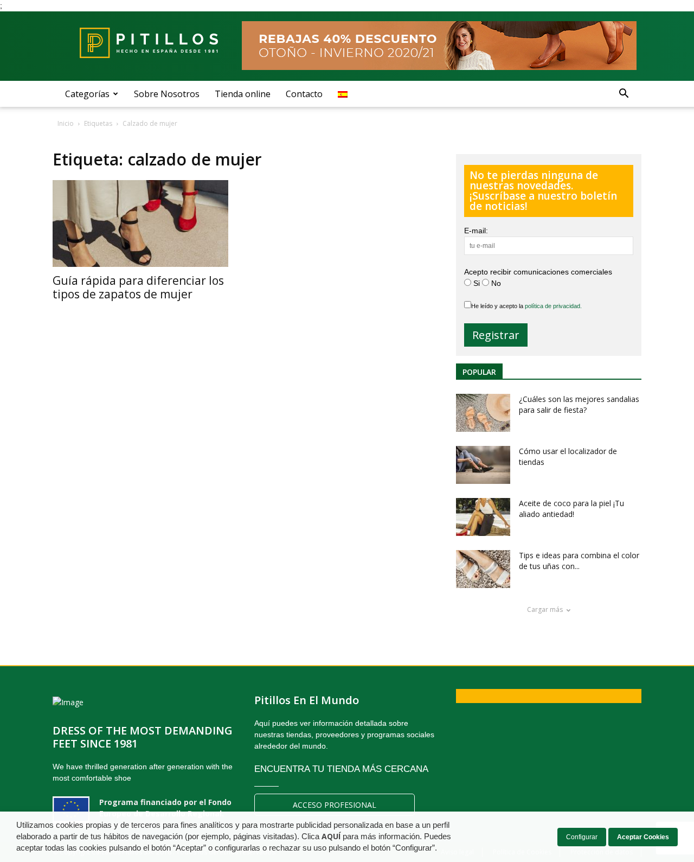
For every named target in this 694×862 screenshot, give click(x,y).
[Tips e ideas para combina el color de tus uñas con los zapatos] (483, 569)
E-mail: (476, 230)
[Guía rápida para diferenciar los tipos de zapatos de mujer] (143, 223)
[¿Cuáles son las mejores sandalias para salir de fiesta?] (483, 413)
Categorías (87, 94)
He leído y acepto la (526, 306)
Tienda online (243, 94)
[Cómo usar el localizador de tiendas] (483, 465)
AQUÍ (331, 836)
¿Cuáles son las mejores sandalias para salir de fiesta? (579, 404)
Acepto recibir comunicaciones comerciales (538, 271)
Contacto (304, 94)
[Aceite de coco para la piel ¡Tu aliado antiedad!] (483, 517)
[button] (624, 94)
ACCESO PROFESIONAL (334, 805)
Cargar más (545, 609)
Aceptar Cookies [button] (643, 837)
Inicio (65, 123)
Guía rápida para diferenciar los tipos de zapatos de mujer (138, 287)
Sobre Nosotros (167, 94)
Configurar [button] (581, 837)
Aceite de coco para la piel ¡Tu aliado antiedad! (571, 508)
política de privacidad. (553, 306)
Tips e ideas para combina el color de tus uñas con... (579, 560)
